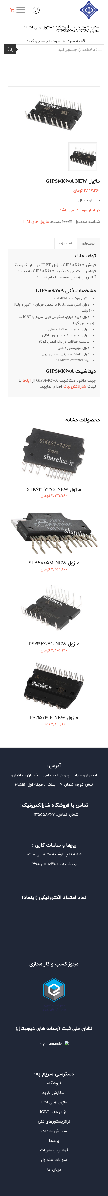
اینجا (27, 380)
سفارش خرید (54, 1093)
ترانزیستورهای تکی (54, 1121)
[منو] (22, 10)
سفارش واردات (54, 1131)
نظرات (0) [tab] (65, 243)
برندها (54, 1141)
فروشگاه (54, 1083)
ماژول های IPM (36, 222)
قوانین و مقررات (54, 1150)
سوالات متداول (54, 1160)
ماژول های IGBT (54, 1112)
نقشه (20, 784)
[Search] (10, 49)
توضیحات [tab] (88, 243)
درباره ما (54, 1169)
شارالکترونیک (74, 386)
